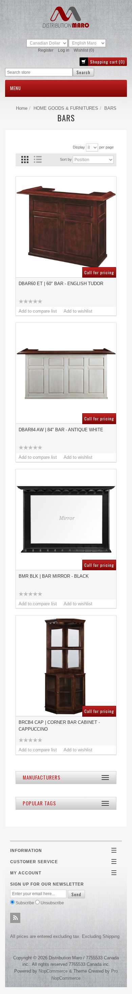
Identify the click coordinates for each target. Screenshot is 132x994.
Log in (63, 50)
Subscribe (25, 903)
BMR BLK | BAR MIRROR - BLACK (54, 576)
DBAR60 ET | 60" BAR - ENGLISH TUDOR (61, 283)
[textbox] (39, 72)
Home (21, 108)
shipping (111, 936)
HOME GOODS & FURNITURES (66, 108)
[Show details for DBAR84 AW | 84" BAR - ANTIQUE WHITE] (66, 373)
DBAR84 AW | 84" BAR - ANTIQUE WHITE (61, 429)
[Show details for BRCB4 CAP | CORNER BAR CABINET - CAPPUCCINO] (66, 665)
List (37, 159)
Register (45, 50)
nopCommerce (53, 971)
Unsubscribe (52, 903)
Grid (25, 159)
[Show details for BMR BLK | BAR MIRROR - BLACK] (66, 519)
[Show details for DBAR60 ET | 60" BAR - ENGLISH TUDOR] (66, 227)
